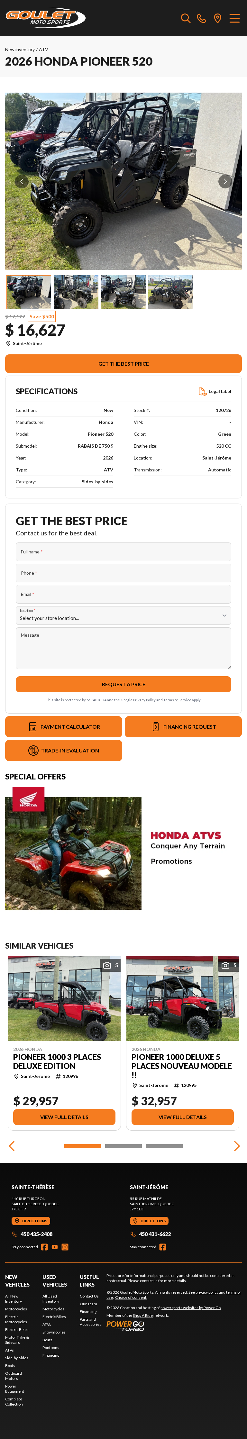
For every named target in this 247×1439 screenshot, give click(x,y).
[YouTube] (55, 1247)
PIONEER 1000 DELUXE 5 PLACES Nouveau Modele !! (182, 1065)
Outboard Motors (13, 1376)
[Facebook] (44, 1247)
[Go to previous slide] (22, 181)
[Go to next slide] (225, 181)
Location (27, 611)
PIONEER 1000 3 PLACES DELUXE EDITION (57, 1061)
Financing (50, 1355)
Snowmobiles (54, 1332)
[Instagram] (65, 1247)
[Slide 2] (123, 1146)
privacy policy (207, 1292)
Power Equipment (14, 1389)
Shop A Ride (143, 1315)
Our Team (88, 1303)
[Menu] (234, 18)
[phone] (202, 18)
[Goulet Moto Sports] (45, 18)
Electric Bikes (17, 1329)
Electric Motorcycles (16, 1319)
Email (27, 594)
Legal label (220, 391)
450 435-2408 (36, 1234)
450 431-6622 (155, 1234)
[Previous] (11, 1146)
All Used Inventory (50, 1299)
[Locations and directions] (218, 18)
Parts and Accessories (90, 1322)
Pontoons (50, 1347)
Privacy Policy (144, 700)
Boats (10, 1365)
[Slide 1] (82, 1146)
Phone (29, 573)
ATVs (9, 1350)
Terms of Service (177, 700)
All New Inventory (13, 1299)
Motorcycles (16, 1309)
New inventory (20, 49)
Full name (32, 551)
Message (30, 635)
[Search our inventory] (186, 18)
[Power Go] (164, 1326)
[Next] (235, 1146)
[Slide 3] (164, 1146)
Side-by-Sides (16, 1357)
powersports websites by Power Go (190, 1307)
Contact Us (89, 1296)
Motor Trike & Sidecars (17, 1340)
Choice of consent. (131, 1297)
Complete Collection (14, 1402)
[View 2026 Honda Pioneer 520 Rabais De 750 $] (28, 292)
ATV (43, 49)
